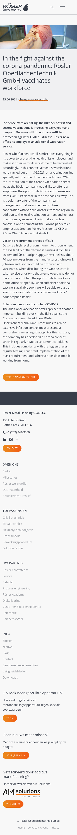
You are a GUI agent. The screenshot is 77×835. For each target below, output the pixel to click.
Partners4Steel (13, 619)
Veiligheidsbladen (15, 671)
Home (21, 827)
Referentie (10, 613)
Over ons (11, 464)
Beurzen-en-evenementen (20, 665)
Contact (12, 448)
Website (11, 803)
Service (7, 576)
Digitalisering (11, 601)
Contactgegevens (38, 827)
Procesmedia (11, 536)
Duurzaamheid (13, 490)
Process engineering (16, 588)
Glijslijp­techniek (13, 518)
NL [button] (52, 7)
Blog (6, 653)
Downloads (10, 677)
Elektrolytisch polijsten (18, 530)
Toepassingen (15, 511)
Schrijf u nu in (15, 755)
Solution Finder (13, 548)
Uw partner (13, 563)
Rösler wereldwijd (15, 484)
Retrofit (8, 582)
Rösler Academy (13, 594)
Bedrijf (7, 471)
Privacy (55, 827)
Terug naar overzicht (34, 99)
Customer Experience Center (22, 607)
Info (6, 634)
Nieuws (8, 647)
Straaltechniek (12, 524)
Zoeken (8, 641)
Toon (9, 718)
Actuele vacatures (15, 496)
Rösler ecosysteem (15, 570)
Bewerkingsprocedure (17, 542)
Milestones (10, 477)
